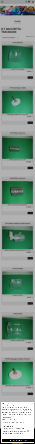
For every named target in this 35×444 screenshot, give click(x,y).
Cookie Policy (5, 419)
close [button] (33, 403)
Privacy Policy (12, 419)
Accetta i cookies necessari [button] (18, 440)
